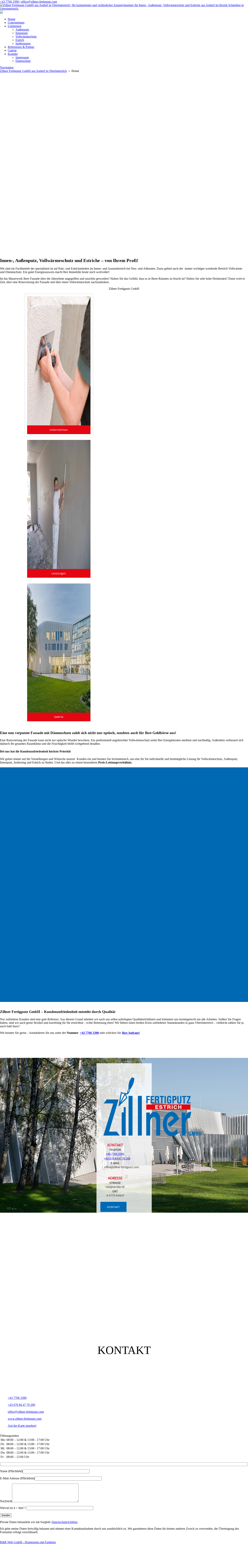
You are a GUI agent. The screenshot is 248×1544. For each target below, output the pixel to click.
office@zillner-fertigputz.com (39, 1)
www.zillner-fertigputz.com (24, 1418)
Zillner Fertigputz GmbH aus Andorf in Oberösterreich (33, 71)
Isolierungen (23, 43)
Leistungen (14, 26)
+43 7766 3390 (10, 1)
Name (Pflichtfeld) (11, 1471)
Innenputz (22, 33)
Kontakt (13, 54)
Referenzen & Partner (21, 47)
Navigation (7, 67)
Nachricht (6, 1501)
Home (11, 19)
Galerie (12, 50)
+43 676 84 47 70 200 (117, 1158)
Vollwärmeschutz (26, 36)
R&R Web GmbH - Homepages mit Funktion (28, 1542)
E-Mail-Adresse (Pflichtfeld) (17, 1478)
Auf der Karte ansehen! (22, 1425)
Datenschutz (23, 61)
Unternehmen (16, 22)
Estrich (20, 40)
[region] (124, 155)
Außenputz (22, 29)
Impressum (22, 57)
